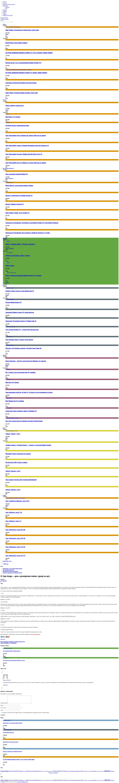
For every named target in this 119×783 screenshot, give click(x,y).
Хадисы (5, 10)
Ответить (5, 685)
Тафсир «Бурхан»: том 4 (12, 471)
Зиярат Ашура (9, 265)
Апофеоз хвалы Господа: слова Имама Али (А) (19, 291)
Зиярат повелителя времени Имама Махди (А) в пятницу (23, 275)
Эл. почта (3, 707)
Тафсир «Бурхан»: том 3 (12, 490)
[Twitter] (3, 637)
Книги (4, 12)
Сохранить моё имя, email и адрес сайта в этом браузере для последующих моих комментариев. (25, 712)
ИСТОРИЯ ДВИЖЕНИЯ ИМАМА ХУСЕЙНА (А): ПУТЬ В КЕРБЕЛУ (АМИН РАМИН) (29, 53)
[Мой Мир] (7, 637)
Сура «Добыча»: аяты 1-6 (13, 521)
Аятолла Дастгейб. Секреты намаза (16, 462)
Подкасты (11, 178)
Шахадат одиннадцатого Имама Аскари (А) (18, 195)
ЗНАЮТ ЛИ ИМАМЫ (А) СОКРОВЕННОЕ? (8, 643)
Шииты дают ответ (8, 15)
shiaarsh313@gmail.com (22, 782)
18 (5, 425)
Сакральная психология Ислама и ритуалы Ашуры (21, 83)
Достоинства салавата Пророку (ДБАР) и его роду (14, 660)
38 (3, 655)
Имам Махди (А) (37, 771)
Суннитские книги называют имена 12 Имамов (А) (21, 411)
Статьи (5, 3)
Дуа (6, 8)
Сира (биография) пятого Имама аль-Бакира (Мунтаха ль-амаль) (25, 135)
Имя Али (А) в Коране (12, 382)
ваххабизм (89, 771)
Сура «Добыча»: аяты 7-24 (13, 512)
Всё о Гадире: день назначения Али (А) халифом (20, 372)
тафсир (107, 771)
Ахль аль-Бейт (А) (14, 771)
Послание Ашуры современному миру (17, 125)
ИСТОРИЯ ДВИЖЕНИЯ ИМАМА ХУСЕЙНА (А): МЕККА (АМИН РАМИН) (26, 73)
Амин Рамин (4, 771)
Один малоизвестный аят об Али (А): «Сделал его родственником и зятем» (29, 392)
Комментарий (3, 703)
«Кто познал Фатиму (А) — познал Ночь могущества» (22, 329)
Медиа (6, 178)
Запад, (24, 771)
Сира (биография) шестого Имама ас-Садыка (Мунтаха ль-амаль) (25, 163)
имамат (94, 771)
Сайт (1, 710)
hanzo (4, 680)
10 (5, 376)
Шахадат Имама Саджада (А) (14, 204)
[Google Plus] (8, 637)
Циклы (4, 1)
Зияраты (7, 7)
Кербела (65, 771)
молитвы (2, 639)
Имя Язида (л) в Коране (12, 117)
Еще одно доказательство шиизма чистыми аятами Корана (24, 421)
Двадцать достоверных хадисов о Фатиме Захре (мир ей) (23, 348)
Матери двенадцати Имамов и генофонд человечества (12, 641)
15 (5, 97)
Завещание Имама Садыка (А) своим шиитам (19, 312)
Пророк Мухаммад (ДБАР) (77, 771)
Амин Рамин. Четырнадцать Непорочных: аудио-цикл (22, 30)
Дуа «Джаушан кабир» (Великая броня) (11, 651)
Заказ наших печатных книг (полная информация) (21, 480)
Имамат (5, 11)
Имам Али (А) (29, 771)
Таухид (85, 771)
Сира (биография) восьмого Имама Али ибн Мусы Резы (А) (23, 154)
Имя (1, 705)
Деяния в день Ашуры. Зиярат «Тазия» (17, 255)
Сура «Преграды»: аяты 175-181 (15, 547)
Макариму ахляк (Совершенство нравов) (18, 454)
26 (3, 664)
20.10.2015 (8, 680)
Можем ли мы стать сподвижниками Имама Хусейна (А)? (23, 63)
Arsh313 (3, 782)
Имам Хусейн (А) (58, 771)
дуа (92, 771)
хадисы (112, 771)
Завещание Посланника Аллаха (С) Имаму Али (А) (20, 321)
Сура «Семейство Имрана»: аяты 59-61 (17, 501)
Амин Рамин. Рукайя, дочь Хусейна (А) (17, 213)
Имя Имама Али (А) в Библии (14, 401)
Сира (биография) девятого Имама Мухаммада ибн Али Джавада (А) (27, 145)
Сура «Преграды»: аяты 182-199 (15, 538)
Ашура (21, 771)
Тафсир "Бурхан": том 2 (12, 434)
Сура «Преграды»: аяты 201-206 (15, 530)
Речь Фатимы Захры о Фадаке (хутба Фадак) (19, 340)
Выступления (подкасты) (9, 4)
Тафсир (5, 14)
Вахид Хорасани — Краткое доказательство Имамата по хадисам (25, 361)
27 (5, 35)
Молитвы (5, 5)
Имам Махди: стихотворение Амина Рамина (19, 185)
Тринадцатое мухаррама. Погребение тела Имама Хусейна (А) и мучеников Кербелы (31, 223)
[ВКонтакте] (1, 637)
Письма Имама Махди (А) (13, 302)
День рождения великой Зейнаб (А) (16, 174)
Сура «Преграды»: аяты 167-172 (15, 555)
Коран (69, 771)
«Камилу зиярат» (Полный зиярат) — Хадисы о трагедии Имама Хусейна (28, 445)
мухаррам (102, 771)
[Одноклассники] (5, 637)
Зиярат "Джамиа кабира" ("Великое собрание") (20, 244)
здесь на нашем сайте (35, 634)
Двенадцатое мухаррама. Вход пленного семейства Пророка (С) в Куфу (27, 233)
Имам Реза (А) (44, 771)
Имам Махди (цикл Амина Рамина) (16, 43)
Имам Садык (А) (49, 771)
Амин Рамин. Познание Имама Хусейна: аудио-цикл (21, 93)
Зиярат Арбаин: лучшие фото (14, 105)
